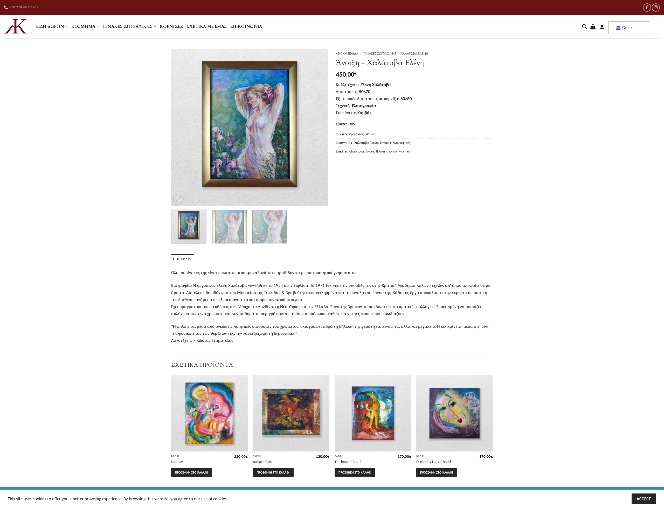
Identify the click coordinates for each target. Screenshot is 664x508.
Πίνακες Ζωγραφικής (127, 26)
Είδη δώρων (50, 26)
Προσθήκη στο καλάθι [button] (191, 472)
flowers (381, 151)
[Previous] (180, 127)
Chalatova (356, 151)
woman (404, 151)
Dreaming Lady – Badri (433, 461)
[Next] (318, 127)
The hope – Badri (348, 461)
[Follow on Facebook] (647, 7)
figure (370, 151)
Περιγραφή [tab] (182, 259)
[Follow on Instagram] (656, 7)
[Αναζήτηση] (584, 26)
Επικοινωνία (246, 26)
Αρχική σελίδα (347, 53)
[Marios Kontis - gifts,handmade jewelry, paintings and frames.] (16, 26)
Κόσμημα (83, 26)
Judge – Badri (263, 461)
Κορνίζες (171, 26)
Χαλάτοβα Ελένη (414, 53)
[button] (593, 26)
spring (393, 151)
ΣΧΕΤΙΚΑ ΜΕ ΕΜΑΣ (207, 26)
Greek (626, 27)
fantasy (177, 461)
